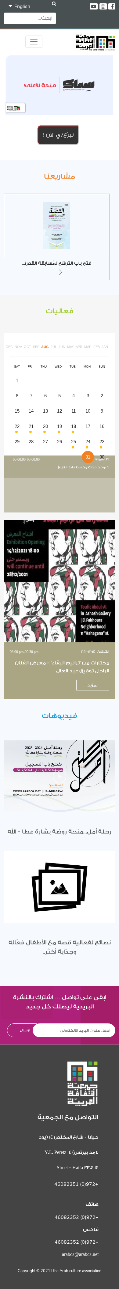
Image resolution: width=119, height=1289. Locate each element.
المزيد (92, 685)
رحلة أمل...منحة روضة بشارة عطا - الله (59, 831)
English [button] (21, 6)
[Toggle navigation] (33, 42)
